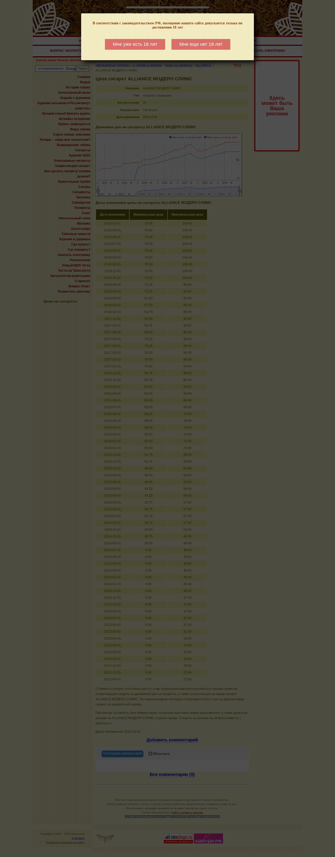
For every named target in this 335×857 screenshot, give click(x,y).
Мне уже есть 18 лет (135, 44)
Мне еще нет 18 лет (200, 44)
